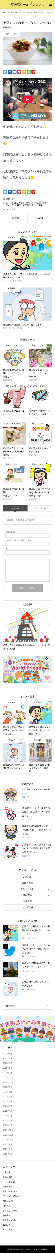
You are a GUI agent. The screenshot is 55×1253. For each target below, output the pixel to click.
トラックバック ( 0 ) (39, 508)
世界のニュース (9, 1220)
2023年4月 (7, 1058)
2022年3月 (7, 1116)
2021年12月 (8, 1130)
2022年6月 (7, 1101)
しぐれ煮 (9, 203)
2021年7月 (7, 1154)
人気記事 (27, 604)
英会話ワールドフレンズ (27, 4)
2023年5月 (7, 1054)
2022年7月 (7, 1097)
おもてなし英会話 (10, 1210)
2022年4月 (7, 1111)
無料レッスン (11, 199)
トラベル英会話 (9, 1182)
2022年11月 (8, 1082)
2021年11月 (8, 1135)
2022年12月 (8, 1078)
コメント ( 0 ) (15, 508)
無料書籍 (27, 895)
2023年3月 (7, 1063)
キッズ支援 (27, 907)
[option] (27, 629)
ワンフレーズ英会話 (11, 1196)
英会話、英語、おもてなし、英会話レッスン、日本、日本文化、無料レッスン (26, 204)
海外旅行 (6, 1206)
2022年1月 (7, 1125)
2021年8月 (7, 1149)
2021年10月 (8, 1140)
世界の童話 (7, 1177)
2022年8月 (7, 1092)
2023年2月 (7, 1068)
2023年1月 (7, 1073)
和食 (16, 203)
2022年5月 (7, 1106)
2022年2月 (7, 1120)
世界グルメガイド (10, 1191)
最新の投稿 (27, 883)
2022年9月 (7, 1087)
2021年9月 (7, 1144)
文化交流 (27, 901)
